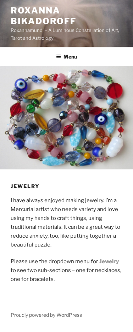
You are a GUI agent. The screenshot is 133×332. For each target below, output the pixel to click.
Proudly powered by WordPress (46, 315)
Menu (70, 57)
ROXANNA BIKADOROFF (43, 15)
